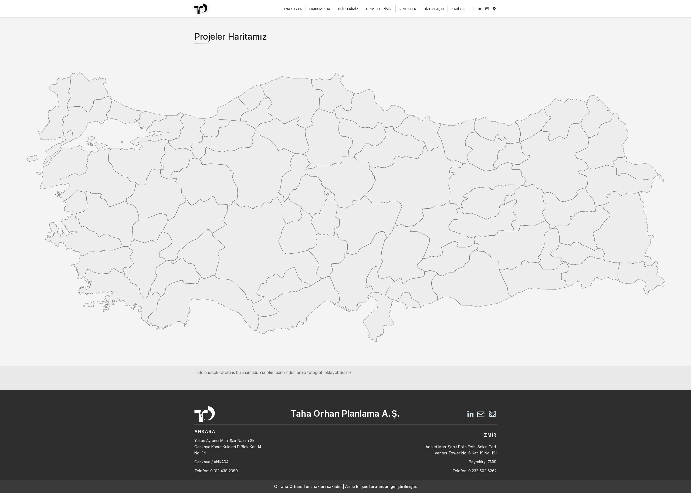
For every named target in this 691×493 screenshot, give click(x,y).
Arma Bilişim (356, 486)
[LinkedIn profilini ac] (479, 8)
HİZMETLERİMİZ (379, 9)
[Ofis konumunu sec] (494, 8)
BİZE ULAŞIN (434, 9)
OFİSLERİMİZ (348, 9)
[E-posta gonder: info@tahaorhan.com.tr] (487, 8)
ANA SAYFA (292, 9)
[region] (345, 206)
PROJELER (407, 9)
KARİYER (459, 9)
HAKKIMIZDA (319, 9)
